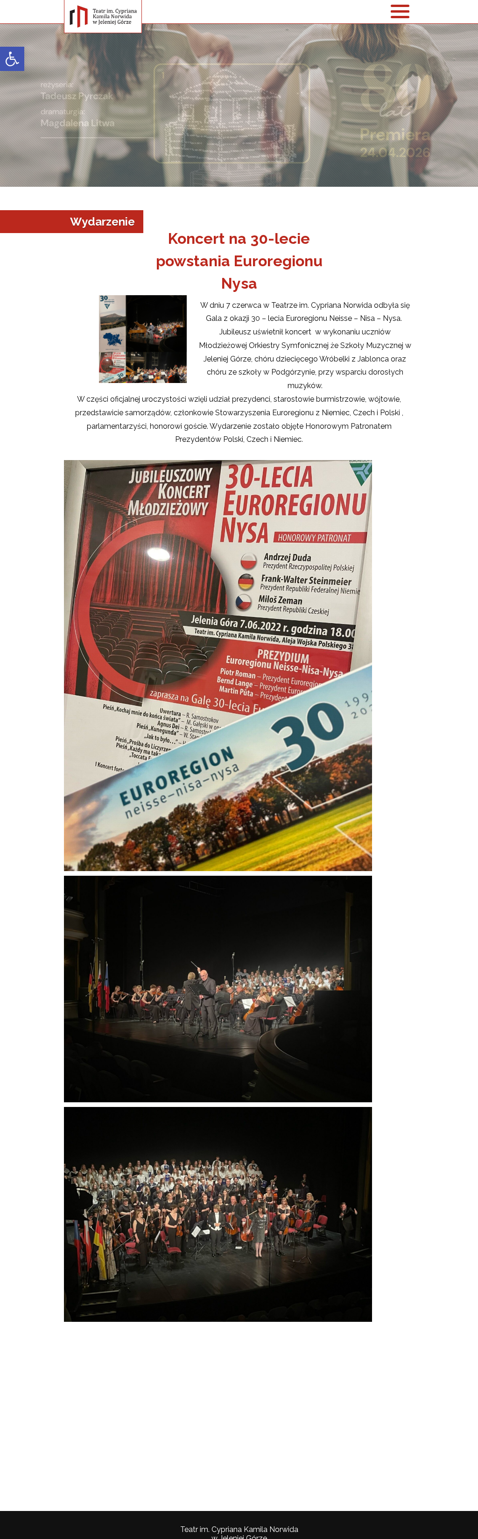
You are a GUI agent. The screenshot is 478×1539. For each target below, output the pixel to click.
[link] (12, 59)
